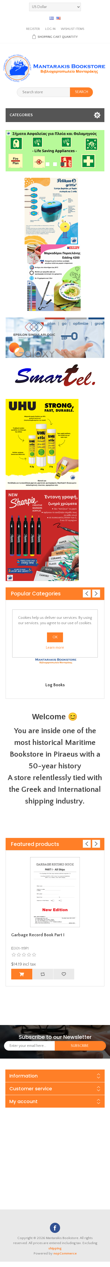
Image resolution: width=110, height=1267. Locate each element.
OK (55, 637)
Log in (50, 29)
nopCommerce (65, 1253)
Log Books (55, 685)
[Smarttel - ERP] (55, 337)
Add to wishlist (63, 974)
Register (33, 29)
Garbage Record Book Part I (37, 935)
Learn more (55, 647)
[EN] (58, 18)
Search (81, 92)
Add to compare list (42, 974)
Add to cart (21, 974)
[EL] (51, 18)
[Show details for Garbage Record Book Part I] (55, 892)
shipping (55, 1248)
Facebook (55, 1228)
